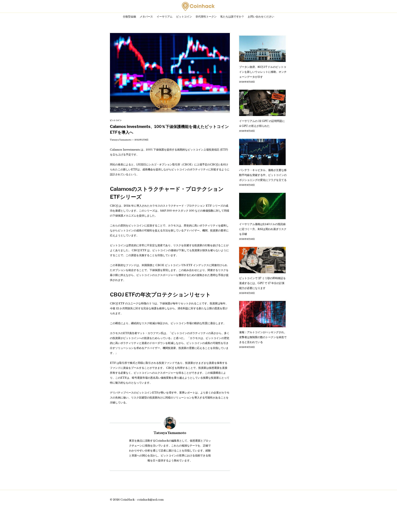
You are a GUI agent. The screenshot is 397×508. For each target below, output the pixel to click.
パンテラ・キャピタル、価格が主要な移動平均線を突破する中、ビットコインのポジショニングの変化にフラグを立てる (263, 175)
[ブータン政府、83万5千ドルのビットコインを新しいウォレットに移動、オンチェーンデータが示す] (263, 49)
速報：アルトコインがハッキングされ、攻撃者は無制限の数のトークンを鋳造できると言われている (263, 337)
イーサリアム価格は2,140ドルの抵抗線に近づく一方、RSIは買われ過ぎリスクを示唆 (262, 229)
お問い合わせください (261, 16)
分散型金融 (129, 16)
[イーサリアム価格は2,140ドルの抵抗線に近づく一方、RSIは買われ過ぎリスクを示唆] (263, 206)
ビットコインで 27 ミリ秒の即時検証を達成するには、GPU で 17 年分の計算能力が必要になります (262, 283)
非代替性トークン (206, 16)
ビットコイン (184, 16)
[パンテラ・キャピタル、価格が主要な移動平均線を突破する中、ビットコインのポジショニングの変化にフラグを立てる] (263, 152)
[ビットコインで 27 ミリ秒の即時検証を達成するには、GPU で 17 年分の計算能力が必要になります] (263, 260)
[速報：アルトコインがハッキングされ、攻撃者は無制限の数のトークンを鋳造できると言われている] (263, 314)
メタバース (146, 16)
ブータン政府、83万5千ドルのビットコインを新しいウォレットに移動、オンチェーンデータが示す (263, 72)
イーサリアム (164, 16)
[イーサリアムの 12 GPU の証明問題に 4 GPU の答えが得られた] (263, 103)
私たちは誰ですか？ (232, 16)
